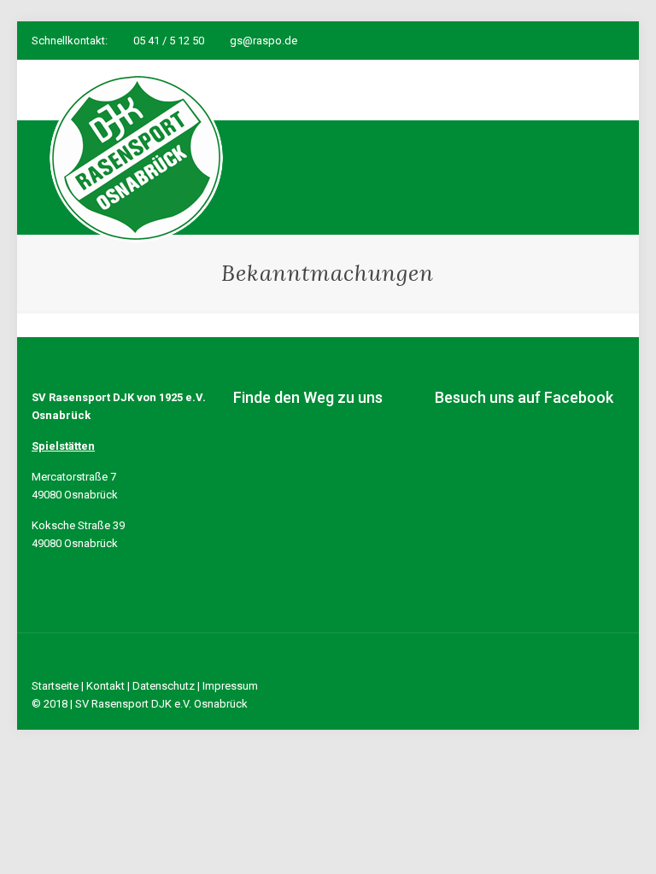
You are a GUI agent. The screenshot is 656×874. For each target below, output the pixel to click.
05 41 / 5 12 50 (168, 40)
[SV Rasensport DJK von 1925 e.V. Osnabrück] (136, 158)
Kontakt (105, 685)
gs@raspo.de (263, 40)
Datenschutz (163, 685)
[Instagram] (592, 40)
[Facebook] (546, 40)
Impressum (230, 685)
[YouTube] (569, 40)
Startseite (55, 685)
